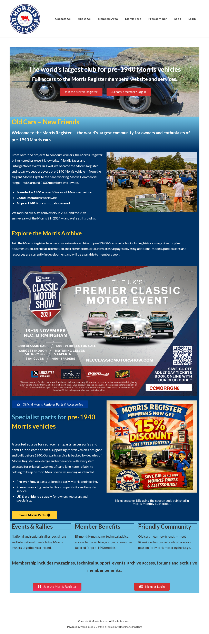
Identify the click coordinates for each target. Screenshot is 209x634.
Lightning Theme (105, 626)
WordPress (86, 626)
